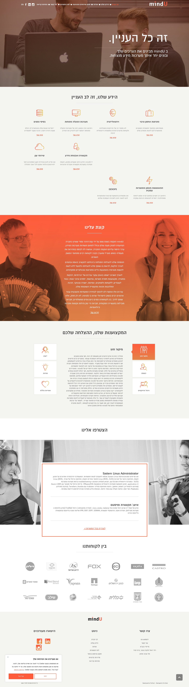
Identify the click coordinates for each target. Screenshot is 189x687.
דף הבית (94, 639)
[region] (33, 668)
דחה (45, 676)
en (22, 4)
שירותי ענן (39, 155)
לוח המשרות (94, 650)
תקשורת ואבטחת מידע (76, 155)
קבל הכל (21, 676)
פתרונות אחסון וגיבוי (149, 121)
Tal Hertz (165, 683)
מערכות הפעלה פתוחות (76, 121)
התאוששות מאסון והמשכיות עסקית (149, 189)
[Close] (7, 657)
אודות (94, 647)
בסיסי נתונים (40, 121)
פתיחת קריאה (94, 661)
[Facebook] (39, 641)
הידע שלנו (94, 643)
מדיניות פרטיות (19, 670)
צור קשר (145, 643)
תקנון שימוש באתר (95, 654)
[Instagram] (39, 647)
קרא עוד (149, 135)
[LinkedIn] (47, 641)
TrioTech (152, 683)
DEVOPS (113, 189)
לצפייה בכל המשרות (95, 528)
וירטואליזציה (113, 121)
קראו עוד (94, 312)
